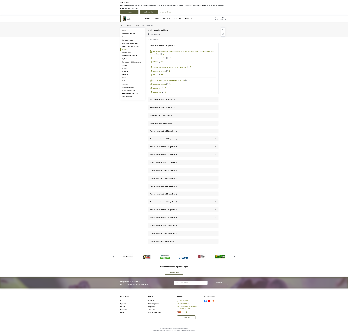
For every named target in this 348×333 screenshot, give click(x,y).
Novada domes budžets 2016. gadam (162, 170)
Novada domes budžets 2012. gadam (162, 202)
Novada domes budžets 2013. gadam (162, 194)
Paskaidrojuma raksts (159, 58)
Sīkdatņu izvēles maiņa (154, 312)
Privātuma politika (153, 304)
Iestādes (124, 37)
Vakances (125, 84)
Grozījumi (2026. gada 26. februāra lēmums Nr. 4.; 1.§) (169, 67)
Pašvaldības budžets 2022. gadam (161, 123)
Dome (124, 30)
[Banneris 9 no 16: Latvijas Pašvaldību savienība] (183, 257)
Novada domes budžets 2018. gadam (162, 155)
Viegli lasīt (151, 301)
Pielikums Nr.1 (157, 88)
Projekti (124, 68)
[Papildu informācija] (163, 54)
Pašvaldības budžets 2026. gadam (161, 46)
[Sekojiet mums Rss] (213, 301)
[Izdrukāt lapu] (223, 30)
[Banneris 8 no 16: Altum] (165, 257)
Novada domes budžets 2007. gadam (162, 241)
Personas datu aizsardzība (130, 93)
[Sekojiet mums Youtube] (209, 301)
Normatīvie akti (126, 52)
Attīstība (124, 65)
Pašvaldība (123, 309)
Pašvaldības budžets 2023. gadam (161, 115)
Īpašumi (124, 81)
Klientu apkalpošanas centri (130, 46)
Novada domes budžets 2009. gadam (162, 225)
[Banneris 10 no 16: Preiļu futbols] (201, 257)
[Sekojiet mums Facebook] (205, 301)
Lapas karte (151, 309)
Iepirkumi (125, 74)
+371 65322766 (184, 301)
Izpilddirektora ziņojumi (129, 59)
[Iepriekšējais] (113, 257)
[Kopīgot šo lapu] (223, 34)
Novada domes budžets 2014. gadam (162, 186)
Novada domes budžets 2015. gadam (162, 178)
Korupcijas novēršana (128, 90)
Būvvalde (125, 71)
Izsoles (124, 78)
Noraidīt (129, 12)
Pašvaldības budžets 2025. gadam (161, 99)
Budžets (124, 49)
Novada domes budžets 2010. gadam (162, 217)
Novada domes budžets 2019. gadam (162, 147)
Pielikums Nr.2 (157, 92)
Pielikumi (155, 62)
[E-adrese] (181, 311)
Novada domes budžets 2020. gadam (162, 139)
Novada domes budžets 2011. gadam (162, 210)
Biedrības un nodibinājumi (130, 43)
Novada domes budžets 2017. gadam (162, 162)
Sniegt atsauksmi (174, 272)
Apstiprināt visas (149, 12)
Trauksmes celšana (128, 87)
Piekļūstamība (152, 306)
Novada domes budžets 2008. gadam (162, 233)
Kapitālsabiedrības (127, 40)
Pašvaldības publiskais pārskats (131, 62)
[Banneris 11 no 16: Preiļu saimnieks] (220, 257)
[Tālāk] (234, 257)
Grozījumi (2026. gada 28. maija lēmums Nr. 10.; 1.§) (169, 80)
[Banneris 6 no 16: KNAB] (128, 257)
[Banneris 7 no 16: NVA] (146, 257)
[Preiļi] (127, 18)
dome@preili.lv (184, 304)
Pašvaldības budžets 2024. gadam (161, 107)
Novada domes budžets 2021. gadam (162, 131)
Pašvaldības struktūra (128, 34)
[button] (174, 46)
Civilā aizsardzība (127, 96)
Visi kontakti (186, 317)
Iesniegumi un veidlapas (129, 56)
